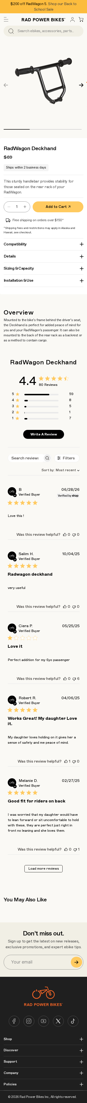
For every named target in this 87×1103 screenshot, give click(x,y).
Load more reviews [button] (43, 869)
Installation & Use (18, 280)
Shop (8, 1039)
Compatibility (15, 244)
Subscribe (76, 962)
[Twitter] (58, 1021)
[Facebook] (14, 1021)
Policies (10, 1084)
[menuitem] (72, 19)
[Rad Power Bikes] (43, 19)
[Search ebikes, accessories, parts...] (11, 31)
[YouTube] (43, 1021)
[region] (42, 395)
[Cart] (81, 19)
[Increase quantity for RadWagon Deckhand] (26, 207)
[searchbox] (25, 458)
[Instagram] (28, 1021)
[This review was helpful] (64, 534)
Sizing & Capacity (19, 268)
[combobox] (59, 470)
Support (10, 1062)
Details (10, 256)
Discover (11, 1050)
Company (11, 1073)
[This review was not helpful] (74, 534)
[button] (6, 19)
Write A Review (43, 434)
